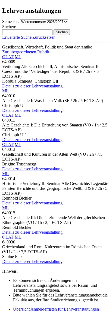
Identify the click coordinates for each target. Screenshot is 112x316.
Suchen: (9, 26)
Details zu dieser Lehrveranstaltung (32, 86)
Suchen (62, 32)
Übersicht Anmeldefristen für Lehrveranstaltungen (56, 309)
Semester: (10, 21)
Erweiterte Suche (17, 37)
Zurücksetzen (43, 37)
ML (18, 56)
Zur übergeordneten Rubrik (25, 52)
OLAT (8, 56)
